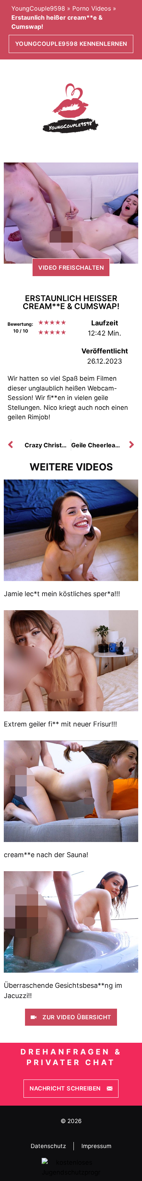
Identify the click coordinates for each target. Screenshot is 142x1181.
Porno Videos (91, 8)
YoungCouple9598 (38, 8)
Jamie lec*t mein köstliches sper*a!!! (62, 594)
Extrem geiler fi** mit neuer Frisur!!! (60, 724)
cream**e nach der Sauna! (46, 855)
